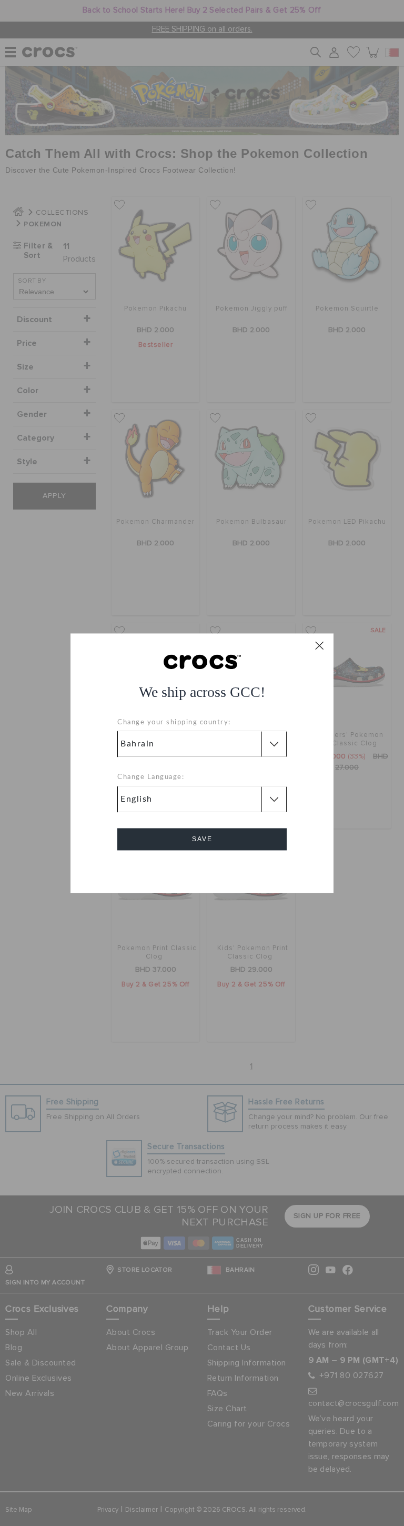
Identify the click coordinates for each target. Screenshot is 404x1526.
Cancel (202, 869)
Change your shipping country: (174, 722)
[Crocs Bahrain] (202, 661)
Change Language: (150, 777)
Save (202, 839)
